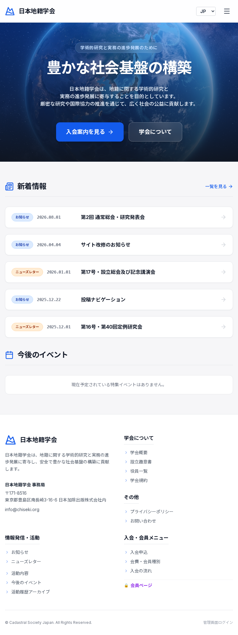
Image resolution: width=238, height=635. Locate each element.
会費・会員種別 (145, 561)
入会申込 (139, 552)
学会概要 (139, 452)
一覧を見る (216, 186)
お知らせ (20, 552)
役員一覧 (139, 471)
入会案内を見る (85, 132)
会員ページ (138, 585)
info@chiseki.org (22, 509)
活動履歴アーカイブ (30, 591)
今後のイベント (26, 582)
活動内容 (20, 573)
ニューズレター (26, 561)
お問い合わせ (143, 520)
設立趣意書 (141, 461)
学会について (155, 132)
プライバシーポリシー (152, 511)
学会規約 (139, 480)
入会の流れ (141, 570)
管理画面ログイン (218, 622)
